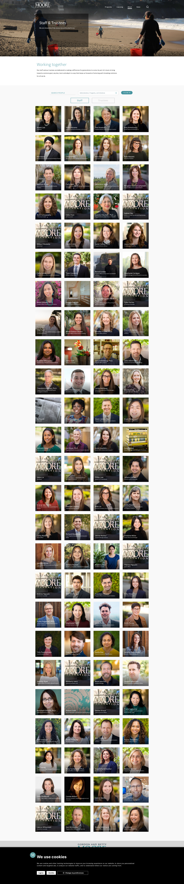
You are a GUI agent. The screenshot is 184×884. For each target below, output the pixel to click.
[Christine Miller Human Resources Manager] (136, 527)
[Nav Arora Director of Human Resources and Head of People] (48, 148)
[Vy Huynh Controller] (48, 410)
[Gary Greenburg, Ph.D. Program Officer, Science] (107, 352)
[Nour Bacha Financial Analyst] (107, 148)
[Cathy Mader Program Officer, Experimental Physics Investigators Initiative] (136, 498)
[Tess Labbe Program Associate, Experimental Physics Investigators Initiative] (77, 469)
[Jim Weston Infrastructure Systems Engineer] (136, 789)
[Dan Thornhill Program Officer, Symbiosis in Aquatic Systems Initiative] (107, 731)
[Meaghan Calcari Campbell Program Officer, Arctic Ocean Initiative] (136, 177)
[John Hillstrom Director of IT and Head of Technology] (136, 352)
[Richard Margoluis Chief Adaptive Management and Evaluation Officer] (77, 527)
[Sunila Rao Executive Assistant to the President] (107, 644)
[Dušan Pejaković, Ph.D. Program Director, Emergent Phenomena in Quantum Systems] (48, 614)
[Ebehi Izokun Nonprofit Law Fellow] (77, 410)
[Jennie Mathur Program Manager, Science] (107, 527)
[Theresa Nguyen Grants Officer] (136, 556)
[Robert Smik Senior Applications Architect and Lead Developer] (77, 702)
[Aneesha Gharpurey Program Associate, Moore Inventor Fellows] (48, 352)
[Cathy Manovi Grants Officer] (48, 527)
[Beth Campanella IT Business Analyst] (48, 206)
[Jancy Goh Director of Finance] (77, 352)
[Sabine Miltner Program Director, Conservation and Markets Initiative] (48, 556)
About (130, 7)
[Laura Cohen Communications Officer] (136, 235)
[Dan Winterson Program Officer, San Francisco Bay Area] (77, 819)
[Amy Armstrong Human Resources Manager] (136, 119)
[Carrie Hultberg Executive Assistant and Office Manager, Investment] (107, 381)
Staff (80, 100)
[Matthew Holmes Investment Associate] (77, 381)
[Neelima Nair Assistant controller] (107, 556)
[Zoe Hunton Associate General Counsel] (136, 381)
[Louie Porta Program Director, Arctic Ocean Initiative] (107, 614)
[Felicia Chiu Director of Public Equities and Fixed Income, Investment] (136, 206)
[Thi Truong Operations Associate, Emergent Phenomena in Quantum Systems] (48, 760)
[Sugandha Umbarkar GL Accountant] (107, 760)
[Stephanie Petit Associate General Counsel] (77, 614)
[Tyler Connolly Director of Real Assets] (77, 265)
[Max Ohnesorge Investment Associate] (77, 585)
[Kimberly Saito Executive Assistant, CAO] (77, 673)
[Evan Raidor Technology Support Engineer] (77, 644)
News (138, 7)
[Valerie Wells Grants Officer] (107, 789)
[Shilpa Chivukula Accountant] (48, 235)
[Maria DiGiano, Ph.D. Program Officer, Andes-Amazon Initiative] (48, 294)
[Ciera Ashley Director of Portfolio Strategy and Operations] (77, 148)
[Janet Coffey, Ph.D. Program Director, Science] (107, 235)
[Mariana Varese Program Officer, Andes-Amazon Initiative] (136, 760)
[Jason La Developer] (48, 469)
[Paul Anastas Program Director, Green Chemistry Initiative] (107, 119)
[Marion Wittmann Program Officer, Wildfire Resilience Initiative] (107, 819)
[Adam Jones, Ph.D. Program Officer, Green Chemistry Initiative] (107, 410)
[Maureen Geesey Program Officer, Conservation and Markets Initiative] (136, 323)
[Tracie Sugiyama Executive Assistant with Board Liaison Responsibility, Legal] (136, 702)
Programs (108, 7)
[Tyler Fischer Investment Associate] (136, 294)
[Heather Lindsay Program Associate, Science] (77, 498)
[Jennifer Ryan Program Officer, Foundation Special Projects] (48, 673)
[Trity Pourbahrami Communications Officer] (48, 644)
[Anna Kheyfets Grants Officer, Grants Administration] (107, 440)
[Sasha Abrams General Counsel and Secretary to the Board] (77, 119)
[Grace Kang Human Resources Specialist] (136, 410)
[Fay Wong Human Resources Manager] (136, 819)
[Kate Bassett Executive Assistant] (136, 148)
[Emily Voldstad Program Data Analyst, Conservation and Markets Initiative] (48, 789)
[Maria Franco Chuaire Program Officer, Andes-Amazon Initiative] (77, 323)
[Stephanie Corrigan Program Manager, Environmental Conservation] (136, 265)
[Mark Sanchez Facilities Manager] (107, 673)
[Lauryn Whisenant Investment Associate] (48, 819)
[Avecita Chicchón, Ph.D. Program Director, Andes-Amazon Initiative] (107, 206)
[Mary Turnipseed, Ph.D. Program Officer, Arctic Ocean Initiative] (77, 760)
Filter (126, 93)
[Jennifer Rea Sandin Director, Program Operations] (136, 644)
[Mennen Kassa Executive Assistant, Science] (48, 440)
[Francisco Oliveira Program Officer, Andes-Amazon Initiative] (107, 585)
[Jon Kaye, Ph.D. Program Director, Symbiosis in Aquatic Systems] (77, 440)
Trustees (103, 100)
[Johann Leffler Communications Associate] (136, 469)
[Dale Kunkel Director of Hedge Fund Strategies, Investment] (136, 440)
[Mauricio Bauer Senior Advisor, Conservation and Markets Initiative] (48, 177)
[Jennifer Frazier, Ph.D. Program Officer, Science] (107, 323)
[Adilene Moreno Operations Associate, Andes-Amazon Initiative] (77, 556)
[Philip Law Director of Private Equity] (107, 469)
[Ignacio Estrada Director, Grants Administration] (77, 294)
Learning (120, 7)
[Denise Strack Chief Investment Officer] (107, 702)
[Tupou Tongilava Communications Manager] (136, 731)
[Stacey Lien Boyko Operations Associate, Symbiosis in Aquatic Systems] (48, 498)
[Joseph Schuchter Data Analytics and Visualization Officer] (136, 673)
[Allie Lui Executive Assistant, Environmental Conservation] (107, 498)
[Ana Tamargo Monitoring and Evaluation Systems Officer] (48, 731)
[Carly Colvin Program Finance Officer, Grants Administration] (48, 265)
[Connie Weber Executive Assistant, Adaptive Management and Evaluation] (77, 789)
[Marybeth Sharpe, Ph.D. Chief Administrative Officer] (48, 702)
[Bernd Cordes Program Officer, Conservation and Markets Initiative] (107, 265)
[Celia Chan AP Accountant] (77, 206)
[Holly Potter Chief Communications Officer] (136, 614)
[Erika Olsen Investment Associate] (136, 585)
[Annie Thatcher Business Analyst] (77, 731)
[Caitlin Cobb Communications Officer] (77, 235)
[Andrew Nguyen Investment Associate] (48, 585)
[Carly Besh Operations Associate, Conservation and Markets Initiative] (77, 177)
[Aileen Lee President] (48, 119)
